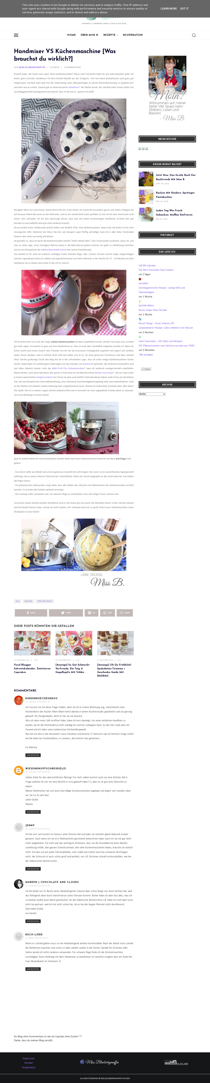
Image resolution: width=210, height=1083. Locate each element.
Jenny (30, 825)
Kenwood (88, 364)
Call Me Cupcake (147, 265)
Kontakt (28, 1063)
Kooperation (133, 35)
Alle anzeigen (146, 355)
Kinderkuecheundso (41, 698)
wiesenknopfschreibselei (45, 769)
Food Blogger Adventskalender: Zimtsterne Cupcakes (32, 669)
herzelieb (143, 283)
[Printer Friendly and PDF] (146, 369)
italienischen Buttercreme (53, 250)
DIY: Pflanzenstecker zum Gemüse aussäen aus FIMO (167, 346)
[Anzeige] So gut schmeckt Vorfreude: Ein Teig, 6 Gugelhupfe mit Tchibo (72, 669)
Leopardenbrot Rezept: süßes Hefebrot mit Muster (166, 328)
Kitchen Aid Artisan (104, 373)
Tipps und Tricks (44, 601)
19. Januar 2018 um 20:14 (37, 829)
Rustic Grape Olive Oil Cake (153, 310)
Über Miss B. (90, 35)
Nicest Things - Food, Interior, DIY (156, 323)
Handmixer (74, 87)
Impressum (29, 1058)
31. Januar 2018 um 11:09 (37, 886)
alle (18, 601)
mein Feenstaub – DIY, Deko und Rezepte (160, 341)
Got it (184, 8)
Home (71, 35)
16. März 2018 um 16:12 (36, 938)
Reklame (28, 601)
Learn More (169, 8)
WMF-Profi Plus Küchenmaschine (68, 368)
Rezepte (110, 35)
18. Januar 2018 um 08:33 (37, 772)
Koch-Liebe (34, 935)
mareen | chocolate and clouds (52, 882)
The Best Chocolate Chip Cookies (156, 270)
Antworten (33, 755)
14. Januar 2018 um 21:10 (37, 702)
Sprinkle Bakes (146, 305)
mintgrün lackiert (44, 377)
